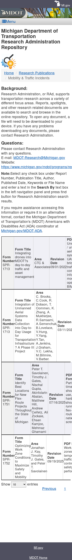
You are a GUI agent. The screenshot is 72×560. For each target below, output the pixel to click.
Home (9, 72)
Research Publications (37, 72)
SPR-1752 (6, 461)
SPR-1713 (6, 266)
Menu (11, 21)
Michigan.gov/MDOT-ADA (21, 230)
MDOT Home (38, 557)
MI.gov (65, 5)
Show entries (19, 484)
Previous (49, 488)
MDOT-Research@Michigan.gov (39, 157)
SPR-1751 (6, 402)
